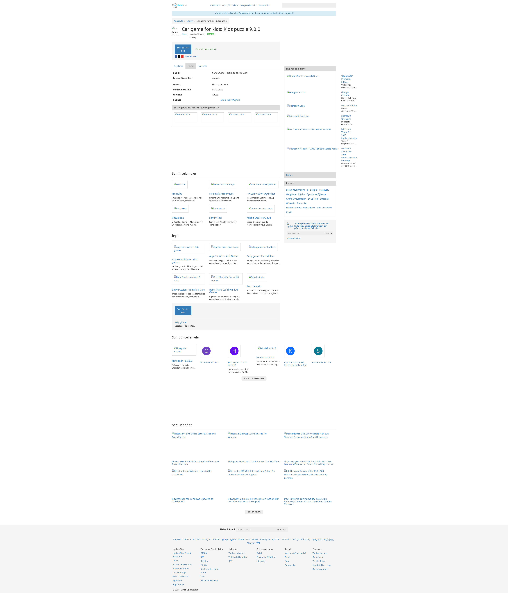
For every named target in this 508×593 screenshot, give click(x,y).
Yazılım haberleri (236, 553)
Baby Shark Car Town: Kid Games (223, 291)
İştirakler (261, 561)
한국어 (233, 539)
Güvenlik (290, 203)
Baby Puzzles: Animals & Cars (188, 289)
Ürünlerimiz (215, 5)
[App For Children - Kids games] (188, 248)
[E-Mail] (182, 56)
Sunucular (302, 203)
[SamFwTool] (218, 208)
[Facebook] (176, 56)
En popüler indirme (230, 5)
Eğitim (301, 194)
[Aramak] (333, 5)
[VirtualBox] (180, 208)
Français (206, 539)
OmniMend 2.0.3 (209, 362)
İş (307, 189)
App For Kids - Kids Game (223, 256)
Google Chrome (345, 94)
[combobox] (306, 5)
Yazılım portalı (319, 553)
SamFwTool (215, 217)
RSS (230, 561)
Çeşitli (289, 212)
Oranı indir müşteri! (230, 99)
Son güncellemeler (249, 5)
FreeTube (177, 193)
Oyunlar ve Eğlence (316, 194)
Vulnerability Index (237, 557)
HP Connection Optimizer (261, 193)
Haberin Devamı (254, 511)
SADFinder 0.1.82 (321, 362)
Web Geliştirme (324, 207)
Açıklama (178, 65)
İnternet (324, 198)
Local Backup (179, 572)
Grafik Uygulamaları (296, 198)
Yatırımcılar (290, 565)
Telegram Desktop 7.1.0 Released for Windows (254, 461)
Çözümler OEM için (266, 557)
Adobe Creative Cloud (259, 217)
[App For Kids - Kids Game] (225, 247)
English (177, 539)
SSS (202, 557)
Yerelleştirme (319, 561)
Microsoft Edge (349, 105)
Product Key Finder (182, 564)
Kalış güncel (181, 322)
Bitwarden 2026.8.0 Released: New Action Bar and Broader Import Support (253, 500)
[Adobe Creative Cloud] (260, 208)
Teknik (191, 65)
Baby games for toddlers (260, 256)
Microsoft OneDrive (346, 117)
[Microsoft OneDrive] (298, 115)
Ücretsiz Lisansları (321, 565)
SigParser (177, 580)
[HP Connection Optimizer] (262, 184)
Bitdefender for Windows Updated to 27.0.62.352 (192, 500)
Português (265, 539)
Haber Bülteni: (227, 529)
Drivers (176, 560)
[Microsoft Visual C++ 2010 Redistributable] (309, 129)
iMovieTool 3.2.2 (265, 357)
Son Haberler (264, 5)
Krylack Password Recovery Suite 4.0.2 (295, 364)
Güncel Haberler (294, 238)
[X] (179, 56)
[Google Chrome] (296, 92)
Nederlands (244, 539)
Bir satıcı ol (317, 557)
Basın (287, 557)
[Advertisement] (226, 147)
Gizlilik (204, 565)
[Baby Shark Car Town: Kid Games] (226, 278)
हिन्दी (258, 542)
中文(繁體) (329, 539)
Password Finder (181, 568)
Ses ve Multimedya (295, 189)
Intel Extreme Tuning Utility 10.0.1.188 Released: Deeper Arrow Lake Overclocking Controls (308, 501)
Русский (276, 539)
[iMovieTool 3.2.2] (267, 348)
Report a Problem (191, 56)
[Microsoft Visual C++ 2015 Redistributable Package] (313, 148)
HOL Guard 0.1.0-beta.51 (237, 364)
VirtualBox (178, 217)
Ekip (287, 561)
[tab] (178, 66)
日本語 (225, 539)
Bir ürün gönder (320, 569)
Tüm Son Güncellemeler (254, 378)
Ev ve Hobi (313, 198)
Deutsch (186, 539)
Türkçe (295, 539)
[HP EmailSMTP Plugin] (223, 184)
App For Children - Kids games (185, 261)
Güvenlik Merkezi (209, 580)
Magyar (251, 542)
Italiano (216, 539)
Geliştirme (291, 194)
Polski (255, 539)
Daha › (289, 175)
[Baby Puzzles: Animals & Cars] (188, 278)
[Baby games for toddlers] (262, 247)
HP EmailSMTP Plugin (221, 193)
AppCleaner (178, 584)
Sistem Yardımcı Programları (300, 207)
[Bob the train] (256, 277)
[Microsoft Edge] (296, 105)
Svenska (286, 539)
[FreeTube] (179, 184)
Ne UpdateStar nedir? (295, 553)
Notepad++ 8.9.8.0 (182, 360)
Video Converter (181, 576)
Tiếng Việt (306, 539)
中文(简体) (317, 539)
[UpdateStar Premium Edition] (303, 75)
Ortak (259, 553)
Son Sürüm (183, 49)
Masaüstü (324, 189)
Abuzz (184, 34)
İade (203, 576)
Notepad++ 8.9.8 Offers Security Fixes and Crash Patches (195, 463)
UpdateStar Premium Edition (347, 78)
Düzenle (203, 65)
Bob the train (254, 286)
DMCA (204, 553)
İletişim (314, 189)
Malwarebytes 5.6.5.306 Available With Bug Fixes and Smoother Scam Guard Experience (309, 463)
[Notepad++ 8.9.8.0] (184, 349)
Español (197, 539)
